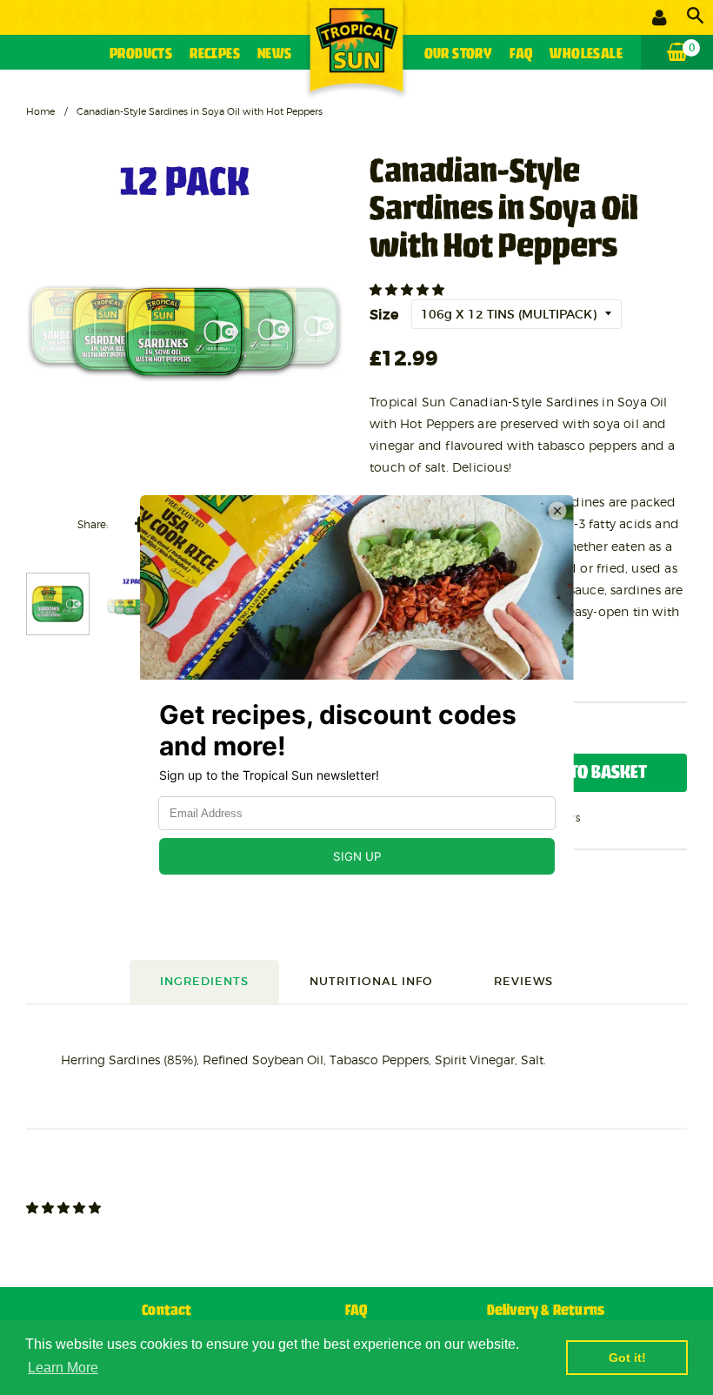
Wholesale (586, 54)
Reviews (523, 981)
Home (40, 111)
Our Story (458, 54)
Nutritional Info (371, 981)
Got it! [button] (627, 1358)
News (274, 54)
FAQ (521, 54)
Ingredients (204, 981)
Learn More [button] (63, 1367)
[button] (409, 290)
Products (141, 54)
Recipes (215, 54)
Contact (166, 1311)
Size (384, 314)
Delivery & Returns (546, 1311)
